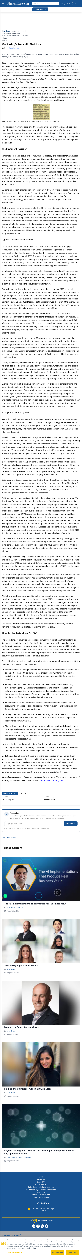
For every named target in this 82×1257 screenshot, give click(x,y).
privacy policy (45, 828)
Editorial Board (41, 1184)
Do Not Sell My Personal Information (41, 1189)
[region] (41, 1247)
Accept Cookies (57, 1252)
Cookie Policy (31, 1248)
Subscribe (69, 824)
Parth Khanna (21, 908)
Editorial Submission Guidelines (41, 1187)
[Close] (78, 1240)
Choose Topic (38, 9)
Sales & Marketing (9, 837)
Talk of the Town (10, 800)
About (41, 1177)
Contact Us (41, 1182)
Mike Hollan (11, 969)
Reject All (72, 1252)
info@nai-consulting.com (52, 780)
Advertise (41, 1179)
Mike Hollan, (11, 908)
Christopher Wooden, (14, 1157)
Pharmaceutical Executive (11, 33)
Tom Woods (27, 1157)
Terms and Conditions (41, 1195)
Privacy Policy (41, 1192)
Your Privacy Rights (41, 1197)
